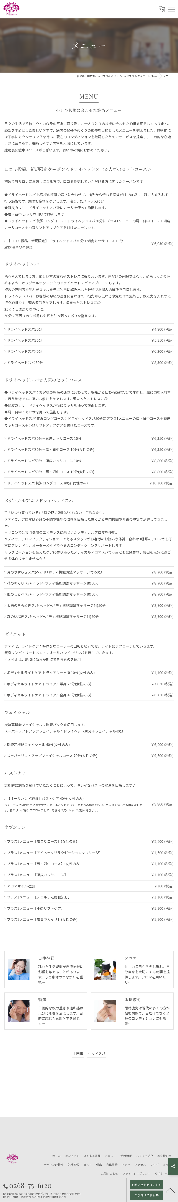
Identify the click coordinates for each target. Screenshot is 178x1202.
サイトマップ (163, 1173)
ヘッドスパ (96, 1053)
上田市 (78, 1053)
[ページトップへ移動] (170, 1190)
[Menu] (171, 9)
